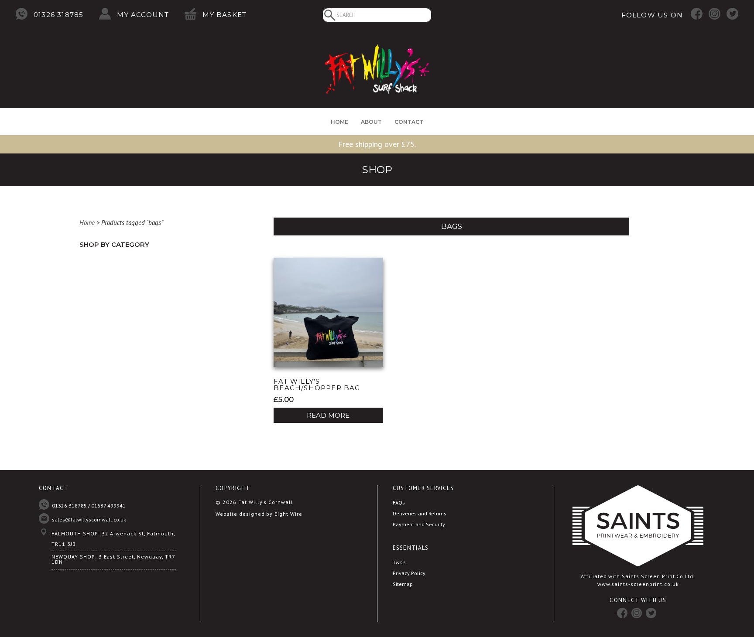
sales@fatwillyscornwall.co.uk (89, 519)
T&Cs (399, 562)
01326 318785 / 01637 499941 (89, 505)
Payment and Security (419, 524)
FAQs (399, 502)
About (371, 122)
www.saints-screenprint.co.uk (638, 584)
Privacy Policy (409, 573)
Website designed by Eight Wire (259, 514)
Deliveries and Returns (419, 513)
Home (339, 122)
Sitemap (403, 584)
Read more (328, 415)
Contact (408, 122)
